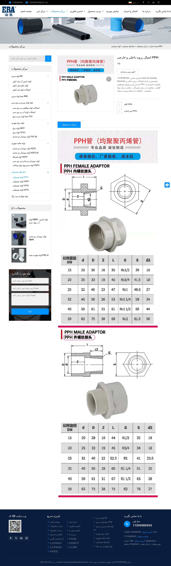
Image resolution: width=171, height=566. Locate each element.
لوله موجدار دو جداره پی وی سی (26, 161)
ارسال (30, 311)
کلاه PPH (128, 104)
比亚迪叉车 (74, 543)
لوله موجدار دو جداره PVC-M (25, 136)
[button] (108, 79)
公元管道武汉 (56, 543)
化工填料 (73, 547)
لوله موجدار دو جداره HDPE (24, 148)
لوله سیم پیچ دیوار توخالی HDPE (26, 165)
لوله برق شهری (17, 123)
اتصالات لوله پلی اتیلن (21, 90)
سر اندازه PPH (130, 111)
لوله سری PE (17, 76)
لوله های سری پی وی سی (22, 103)
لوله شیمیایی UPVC (21, 190)
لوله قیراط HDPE (20, 157)
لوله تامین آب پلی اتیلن (22, 81)
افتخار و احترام (130, 11)
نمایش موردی (112, 11)
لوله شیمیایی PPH (20, 177)
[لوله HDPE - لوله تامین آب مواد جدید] (18, 221)
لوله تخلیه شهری (18, 143)
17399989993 (17, 3)
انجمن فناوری (76, 11)
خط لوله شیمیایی (128, 46)
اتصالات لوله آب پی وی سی (24, 112)
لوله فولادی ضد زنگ (19, 196)
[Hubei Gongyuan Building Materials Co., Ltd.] (10, 11)
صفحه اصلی (26, 11)
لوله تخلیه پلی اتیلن (20, 85)
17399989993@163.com (38, 3)
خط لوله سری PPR (19, 96)
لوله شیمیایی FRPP (21, 181)
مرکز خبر (41, 11)
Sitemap (72, 539)
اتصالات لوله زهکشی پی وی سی (26, 108)
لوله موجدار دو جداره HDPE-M (25, 153)
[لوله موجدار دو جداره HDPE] (18, 238)
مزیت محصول (94, 11)
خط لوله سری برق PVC (23, 116)
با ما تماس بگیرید (57, 539)
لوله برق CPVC (19, 132)
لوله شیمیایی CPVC (21, 185)
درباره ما (146, 11)
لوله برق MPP (19, 128)
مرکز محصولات (57, 11)
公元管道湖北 (56, 547)
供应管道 (54, 551)
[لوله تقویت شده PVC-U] (18, 255)
